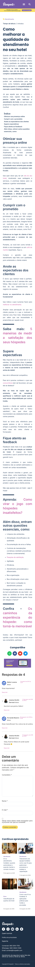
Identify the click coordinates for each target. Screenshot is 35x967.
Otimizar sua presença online (14, 116)
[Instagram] (8, 929)
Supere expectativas (11, 124)
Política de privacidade (9, 937)
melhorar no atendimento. (12, 305)
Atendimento (9, 19)
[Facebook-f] (3, 929)
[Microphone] (21, 929)
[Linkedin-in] (17, 929)
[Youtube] (12, 929)
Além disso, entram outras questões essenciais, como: (17, 130)
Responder (4, 692)
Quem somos (7, 933)
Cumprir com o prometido (13, 119)
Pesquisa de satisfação (15, 557)
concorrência (8, 383)
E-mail (5, 810)
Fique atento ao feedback (13, 126)
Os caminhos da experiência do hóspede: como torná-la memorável (17, 617)
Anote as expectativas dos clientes (16, 121)
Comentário (7, 775)
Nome (5, 801)
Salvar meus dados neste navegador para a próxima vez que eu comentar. (17, 821)
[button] (24, 4)
